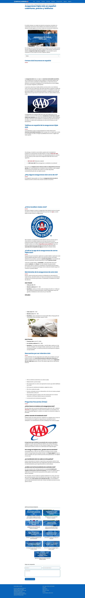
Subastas (53, 1)
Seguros (65, 1)
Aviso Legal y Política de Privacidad (48, 586)
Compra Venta (59, 1)
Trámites (43, 1)
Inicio (34, 1)
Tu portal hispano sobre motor (47, 592)
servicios (43, 591)
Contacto (44, 587)
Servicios (38, 1)
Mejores (69, 1)
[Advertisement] (42, 17)
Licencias (48, 1)
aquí (53, 211)
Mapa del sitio (44, 588)
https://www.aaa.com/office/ (46, 244)
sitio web (27, 409)
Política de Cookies (45, 590)
